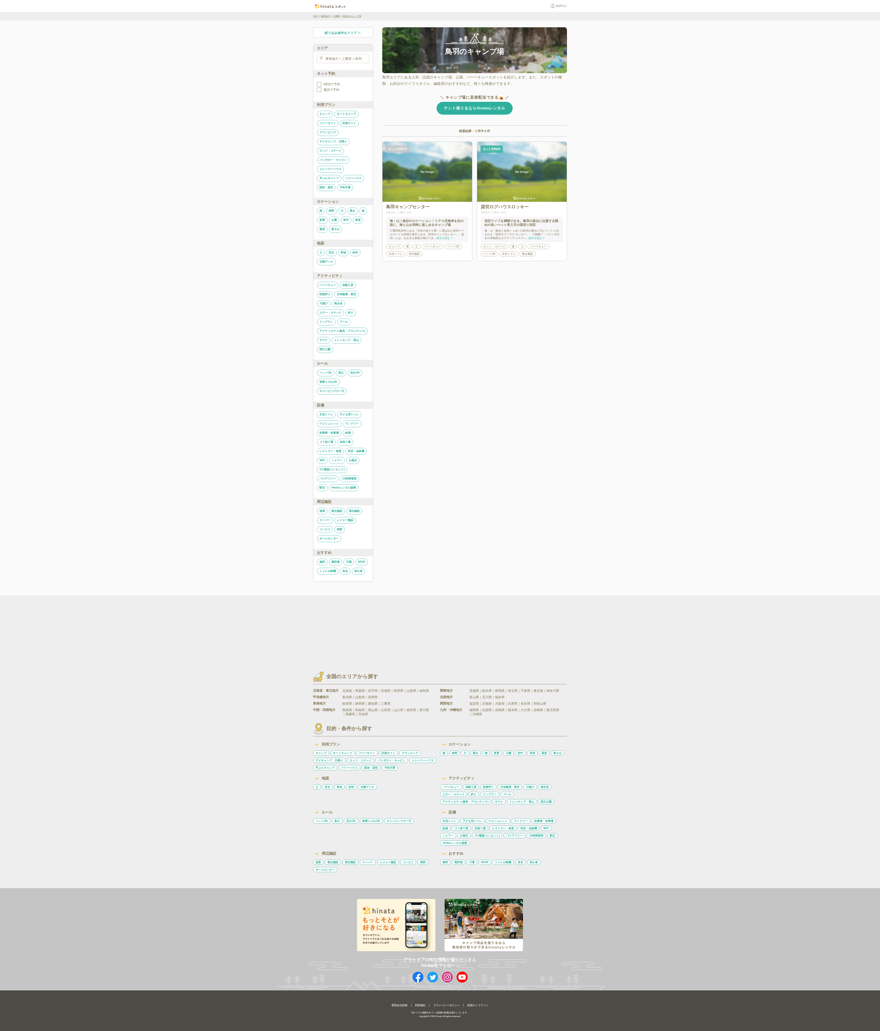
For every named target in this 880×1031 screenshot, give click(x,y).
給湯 (348, 432)
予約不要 (345, 187)
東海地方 (325, 16)
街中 (346, 220)
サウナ (323, 340)
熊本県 (512, 710)
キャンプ (324, 114)
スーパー (324, 520)
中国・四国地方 (324, 710)
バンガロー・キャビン (333, 159)
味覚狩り (324, 294)
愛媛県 (350, 714)
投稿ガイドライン (478, 1005)
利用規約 (420, 1005)
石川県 (487, 697)
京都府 (487, 703)
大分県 (525, 710)
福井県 (500, 697)
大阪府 (500, 703)
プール (344, 321)
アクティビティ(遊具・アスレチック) (342, 331)
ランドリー (352, 423)
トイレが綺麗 (327, 571)
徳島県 (411, 710)
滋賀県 (474, 703)
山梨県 (360, 697)
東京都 (538, 691)
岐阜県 (347, 703)
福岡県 (474, 710)
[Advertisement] (400, 629)
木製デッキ (326, 261)
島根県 (360, 710)
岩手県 (373, 691)
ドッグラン (326, 321)
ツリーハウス (353, 178)
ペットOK (325, 372)
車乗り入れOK (328, 381)
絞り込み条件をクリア (341, 33)
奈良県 (525, 703)
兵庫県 (512, 703)
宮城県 (385, 691)
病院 (339, 529)
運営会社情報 (399, 1005)
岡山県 (373, 710)
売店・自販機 (356, 451)
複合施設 (336, 511)
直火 (341, 372)
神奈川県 (552, 691)
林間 (331, 210)
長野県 (373, 697)
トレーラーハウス (330, 169)
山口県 (398, 710)
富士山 (335, 229)
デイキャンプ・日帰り (333, 141)
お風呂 (353, 460)
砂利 (355, 252)
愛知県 (373, 703)
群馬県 (500, 691)
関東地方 (446, 690)
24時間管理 (349, 478)
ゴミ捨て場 (326, 441)
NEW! (361, 561)
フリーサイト (327, 123)
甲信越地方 (321, 697)
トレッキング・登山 (346, 340)
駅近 (322, 487)
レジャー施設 (345, 520)
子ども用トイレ (349, 414)
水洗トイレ (326, 414)
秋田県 (398, 691)
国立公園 (324, 349)
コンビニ (324, 529)
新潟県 (347, 697)
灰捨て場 (345, 441)
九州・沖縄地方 (451, 710)
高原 (322, 229)
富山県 (474, 697)
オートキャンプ (346, 114)
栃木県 (487, 691)
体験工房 (347, 285)
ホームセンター (329, 538)
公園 (334, 220)
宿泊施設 (354, 511)
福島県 (424, 691)
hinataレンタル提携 (343, 487)
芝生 (331, 252)
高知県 (363, 714)
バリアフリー (327, 478)
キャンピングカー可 (331, 391)
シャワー (336, 460)
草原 (358, 220)
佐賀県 (487, 710)
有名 (345, 571)
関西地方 (446, 703)
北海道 (347, 691)
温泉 (322, 511)
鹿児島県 (552, 710)
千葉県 (525, 691)
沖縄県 (477, 714)
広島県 (385, 710)
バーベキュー (327, 285)
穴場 (349, 561)
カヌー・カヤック (330, 312)
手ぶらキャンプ (329, 178)
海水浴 (338, 303)
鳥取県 (347, 710)
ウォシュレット (329, 423)
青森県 (360, 691)
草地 (343, 252)
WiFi (322, 460)
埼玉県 (512, 691)
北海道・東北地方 (326, 690)
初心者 (358, 571)
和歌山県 (540, 703)
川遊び (323, 303)
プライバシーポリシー (446, 1005)
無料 (322, 561)
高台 (352, 210)
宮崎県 (538, 710)
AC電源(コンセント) (332, 469)
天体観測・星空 (346, 294)
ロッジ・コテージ (330, 150)
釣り (350, 312)
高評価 (335, 561)
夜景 (322, 220)
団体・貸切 (326, 187)
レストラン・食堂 (330, 451)
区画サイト (349, 123)
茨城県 (474, 691)
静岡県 (360, 703)
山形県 (411, 691)
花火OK (355, 372)
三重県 (336, 16)
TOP (315, 16)
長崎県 (500, 710)
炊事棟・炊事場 (329, 432)
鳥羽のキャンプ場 (352, 16)
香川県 (424, 710)
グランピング (327, 132)
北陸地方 (446, 697)
